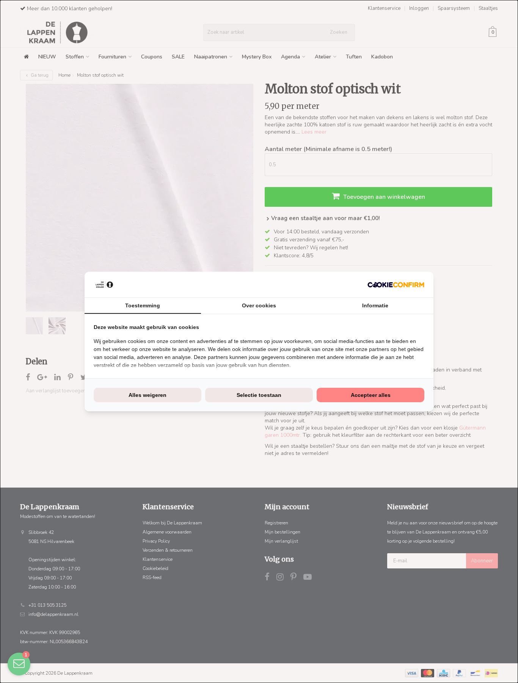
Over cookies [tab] (259, 305)
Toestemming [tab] (142, 305)
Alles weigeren (147, 395)
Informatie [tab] (375, 305)
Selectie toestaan (259, 395)
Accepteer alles (371, 395)
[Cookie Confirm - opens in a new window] (395, 285)
